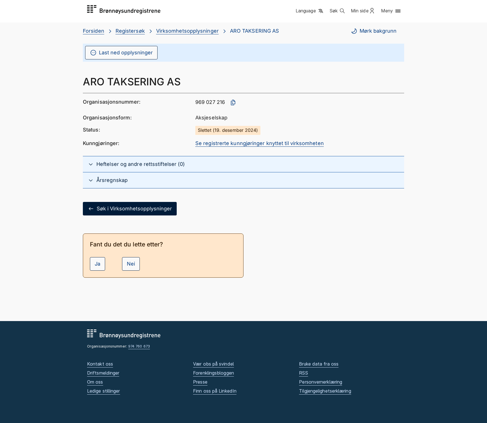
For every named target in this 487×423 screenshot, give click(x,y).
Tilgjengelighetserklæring (325, 391)
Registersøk (130, 31)
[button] (310, 11)
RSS (303, 373)
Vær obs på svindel (213, 364)
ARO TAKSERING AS (254, 31)
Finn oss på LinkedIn (214, 391)
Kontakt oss (100, 364)
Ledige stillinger (103, 391)
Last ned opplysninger (126, 52)
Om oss (95, 382)
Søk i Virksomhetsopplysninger (134, 209)
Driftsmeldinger (103, 373)
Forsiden (93, 31)
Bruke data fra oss (318, 364)
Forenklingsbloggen (213, 373)
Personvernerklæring (320, 382)
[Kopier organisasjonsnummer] (233, 102)
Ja (97, 264)
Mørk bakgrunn (378, 31)
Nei (131, 264)
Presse (200, 382)
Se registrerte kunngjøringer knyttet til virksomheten (259, 143)
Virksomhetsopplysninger (187, 31)
